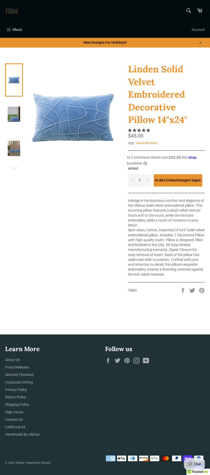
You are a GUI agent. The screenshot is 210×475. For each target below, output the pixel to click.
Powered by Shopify (38, 463)
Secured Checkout (19, 375)
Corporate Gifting (19, 382)
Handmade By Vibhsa (22, 434)
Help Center (14, 412)
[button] (139, 130)
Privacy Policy (16, 390)
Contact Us (14, 420)
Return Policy (15, 397)
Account (198, 30)
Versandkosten (146, 143)
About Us (12, 360)
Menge (133, 168)
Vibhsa (20, 463)
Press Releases (17, 367)
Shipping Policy (17, 404)
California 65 (15, 427)
